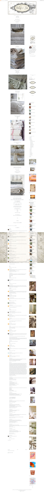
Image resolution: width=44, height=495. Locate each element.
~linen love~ (17, 16)
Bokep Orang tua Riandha (32, 270)
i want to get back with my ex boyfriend (16, 360)
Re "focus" (33, 216)
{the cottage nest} (31, 205)
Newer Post (9, 449)
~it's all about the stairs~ (33, 109)
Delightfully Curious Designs (11, 311)
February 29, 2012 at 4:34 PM (12, 271)
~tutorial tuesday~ (32, 125)
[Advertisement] (12, 445)
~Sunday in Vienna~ (32, 145)
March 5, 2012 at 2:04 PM (12, 346)
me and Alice (31, 271)
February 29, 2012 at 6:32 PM (12, 293)
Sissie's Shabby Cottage (11, 260)
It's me (30, 219)
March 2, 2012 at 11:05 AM (12, 324)
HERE (20, 222)
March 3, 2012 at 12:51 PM (12, 343)
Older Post (26, 449)
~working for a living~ (32, 144)
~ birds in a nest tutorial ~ (33, 112)
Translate (33, 79)
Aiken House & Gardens (32, 212)
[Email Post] (15, 225)
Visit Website (10, 389)
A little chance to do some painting (33, 223)
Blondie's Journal (10, 279)
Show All (35, 278)
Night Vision (33, 249)
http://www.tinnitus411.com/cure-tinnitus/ (12, 401)
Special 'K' (10, 314)
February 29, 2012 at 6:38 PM (12, 296)
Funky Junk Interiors (32, 202)
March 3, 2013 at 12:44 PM (12, 398)
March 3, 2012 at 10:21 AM (12, 331)
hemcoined (10, 435)
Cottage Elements (31, 238)
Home (17, 449)
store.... (18, 172)
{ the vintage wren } (31, 259)
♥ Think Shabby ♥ (31, 231)
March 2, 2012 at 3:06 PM (12, 328)
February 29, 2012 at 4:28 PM (12, 267)
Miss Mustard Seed (31, 203)
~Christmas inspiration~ (33, 122)
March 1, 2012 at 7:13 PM (12, 321)
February (31, 140)
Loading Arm (10, 437)
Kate (9, 228)
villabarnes (31, 224)
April (30, 149)
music (12, 426)
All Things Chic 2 (10, 235)
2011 (30, 138)
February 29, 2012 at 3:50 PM (12, 255)
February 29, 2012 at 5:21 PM (12, 283)
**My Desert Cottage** (32, 266)
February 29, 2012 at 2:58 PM (12, 241)
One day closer (33, 256)
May (30, 150)
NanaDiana (10, 253)
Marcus (10, 362)
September (31, 153)
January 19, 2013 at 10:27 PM (12, 375)
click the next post (10, 411)
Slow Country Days (34, 209)
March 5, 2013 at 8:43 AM (12, 402)
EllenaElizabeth (10, 290)
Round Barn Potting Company (32, 252)
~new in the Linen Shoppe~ (32, 141)
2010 (30, 137)
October (31, 154)
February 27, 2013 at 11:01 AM (12, 385)
